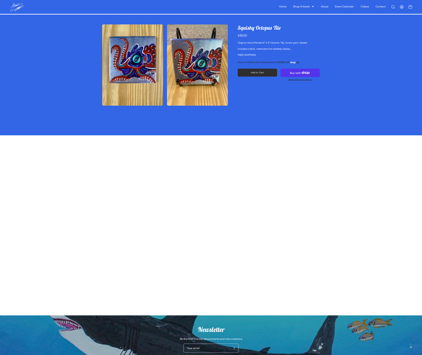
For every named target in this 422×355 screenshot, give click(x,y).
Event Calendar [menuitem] (344, 6)
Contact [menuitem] (381, 6)
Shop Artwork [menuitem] (301, 6)
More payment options (300, 79)
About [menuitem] (324, 6)
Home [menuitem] (282, 6)
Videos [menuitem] (364, 6)
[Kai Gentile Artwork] (17, 7)
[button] (393, 6)
